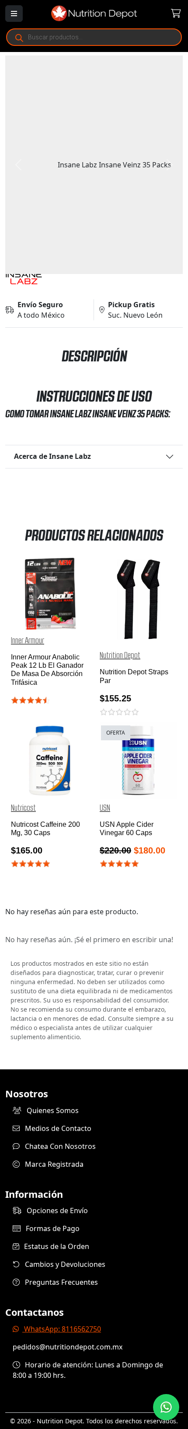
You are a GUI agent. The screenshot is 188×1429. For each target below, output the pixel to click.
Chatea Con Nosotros (59, 1146)
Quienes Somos (52, 1110)
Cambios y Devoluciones (64, 1264)
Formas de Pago (52, 1228)
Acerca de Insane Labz (52, 456)
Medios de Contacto (57, 1128)
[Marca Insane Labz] (94, 278)
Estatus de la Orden (55, 1246)
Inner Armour (27, 640)
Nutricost (23, 808)
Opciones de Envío (56, 1210)
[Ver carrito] (168, 13)
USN (105, 808)
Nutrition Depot (120, 655)
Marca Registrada (53, 1164)
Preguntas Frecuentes (60, 1282)
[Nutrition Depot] (94, 12)
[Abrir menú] (14, 13)
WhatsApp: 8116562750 (61, 1329)
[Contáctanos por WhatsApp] (166, 1407)
